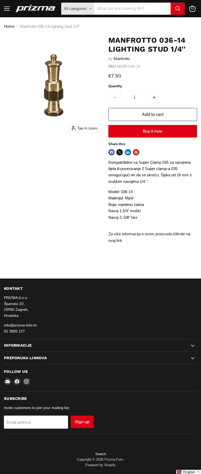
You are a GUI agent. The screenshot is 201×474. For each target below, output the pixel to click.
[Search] (178, 9)
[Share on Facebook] (111, 152)
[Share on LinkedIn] (128, 152)
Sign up (82, 421)
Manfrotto (122, 58)
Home (9, 26)
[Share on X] (119, 152)
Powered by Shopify (100, 465)
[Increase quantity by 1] (154, 97)
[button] (188, 472)
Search (100, 454)
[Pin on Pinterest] (136, 152)
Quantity (115, 86)
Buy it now (152, 131)
